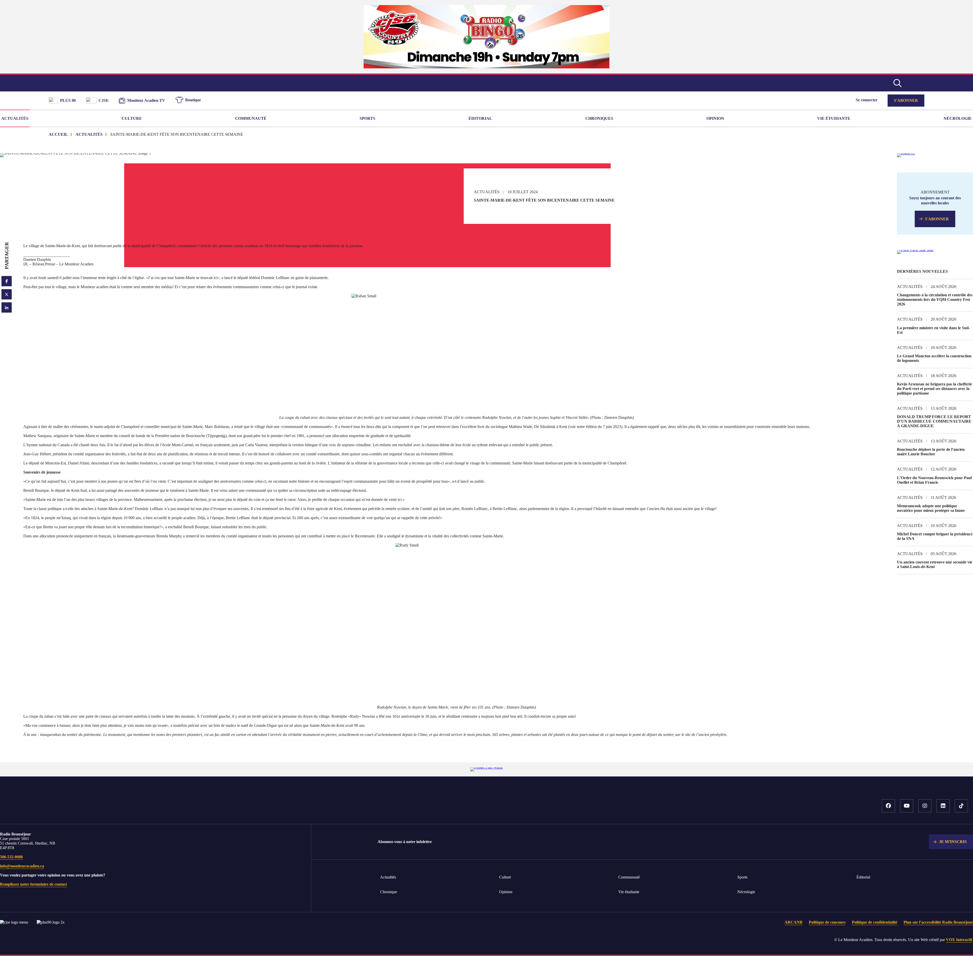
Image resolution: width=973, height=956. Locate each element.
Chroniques (599, 118)
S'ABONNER (937, 219)
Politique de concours (827, 922)
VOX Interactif (959, 940)
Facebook (888, 805)
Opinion (715, 118)
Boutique (193, 100)
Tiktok (961, 805)
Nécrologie (958, 118)
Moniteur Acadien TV (146, 100)
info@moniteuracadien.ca (22, 866)
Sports (367, 118)
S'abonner (906, 100)
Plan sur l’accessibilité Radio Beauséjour (938, 922)
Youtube (906, 805)
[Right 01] (906, 153)
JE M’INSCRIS (953, 842)
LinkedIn (943, 805)
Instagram (924, 805)
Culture (132, 118)
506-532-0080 (11, 857)
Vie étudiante (833, 118)
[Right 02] (915, 250)
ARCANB (793, 922)
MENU (916, 83)
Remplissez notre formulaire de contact (33, 884)
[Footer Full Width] (486, 767)
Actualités (14, 118)
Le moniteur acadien (486, 83)
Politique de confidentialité (874, 922)
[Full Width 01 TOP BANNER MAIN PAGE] (486, 67)
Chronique (388, 892)
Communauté (251, 118)
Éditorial (480, 118)
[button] (7, 281)
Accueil (68, 808)
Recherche (897, 83)
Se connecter (866, 100)
